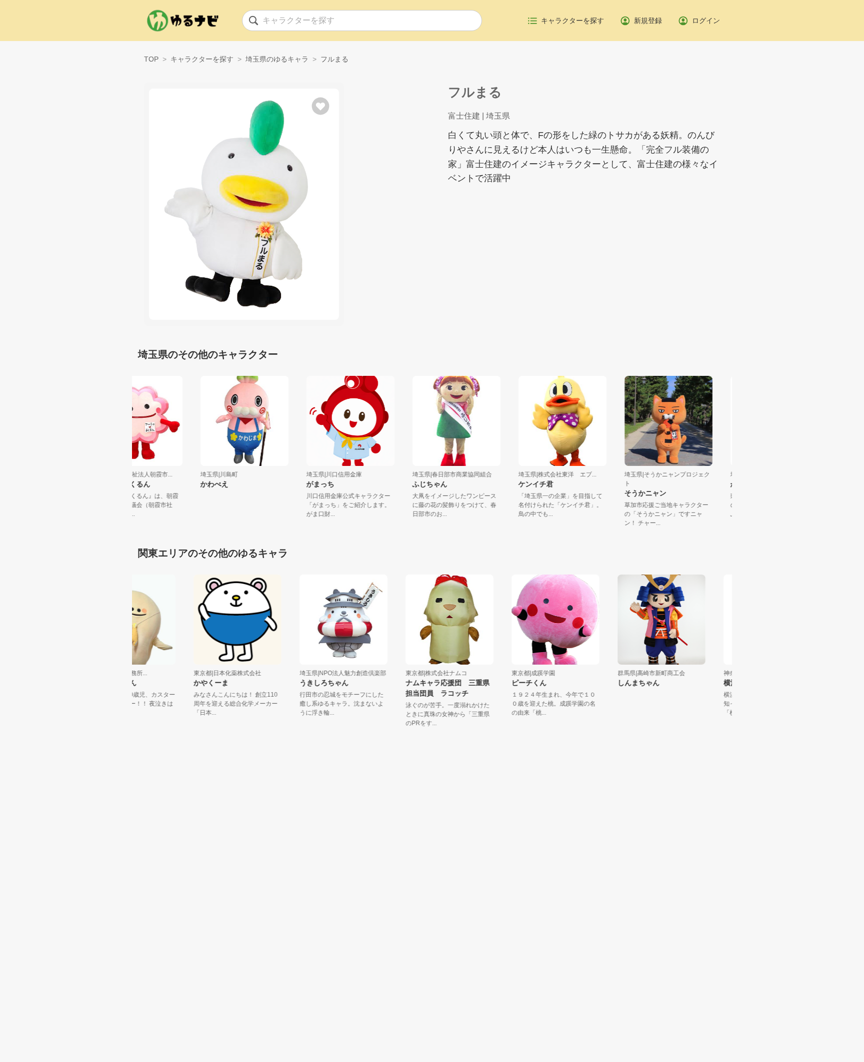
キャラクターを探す (202, 59)
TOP (151, 59)
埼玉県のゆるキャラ (277, 59)
